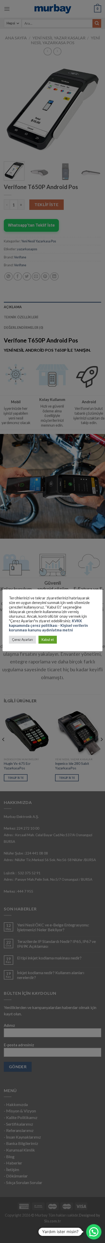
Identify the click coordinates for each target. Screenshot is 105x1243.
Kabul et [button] (48, 640)
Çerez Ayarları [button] (22, 640)
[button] (93, 1231)
